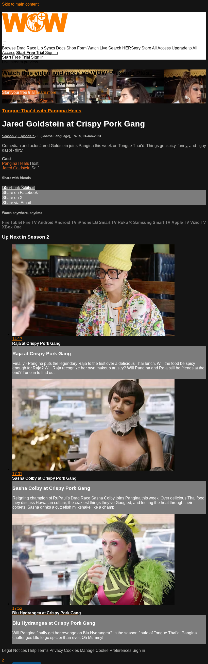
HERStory (131, 48)
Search (115, 48)
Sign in (51, 52)
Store (146, 48)
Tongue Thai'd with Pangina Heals (41, 110)
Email (30, 188)
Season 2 (38, 237)
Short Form (77, 48)
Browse (9, 48)
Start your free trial (19, 92)
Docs (61, 48)
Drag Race (27, 48)
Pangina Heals (16, 163)
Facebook (11, 188)
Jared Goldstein (16, 168)
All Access (161, 48)
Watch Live (98, 48)
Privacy (56, 650)
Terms (43, 650)
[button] (4, 43)
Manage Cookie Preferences (106, 650)
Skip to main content (20, 4)
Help (33, 650)
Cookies (72, 650)
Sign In (37, 57)
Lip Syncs (46, 48)
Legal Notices (14, 650)
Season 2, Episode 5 (18, 136)
